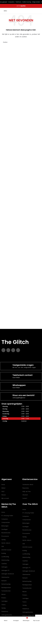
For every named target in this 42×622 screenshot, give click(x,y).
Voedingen (4, 529)
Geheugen (4, 567)
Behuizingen (4, 526)
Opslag (3, 539)
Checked (25, 495)
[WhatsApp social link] (18, 350)
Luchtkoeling (5, 557)
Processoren (5, 536)
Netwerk (4, 581)
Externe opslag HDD (28, 615)
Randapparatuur (6, 587)
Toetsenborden (6, 591)
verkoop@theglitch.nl (19, 398)
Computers (4, 519)
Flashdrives (4, 611)
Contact (24, 498)
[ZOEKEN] (38, 42)
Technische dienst (27, 484)
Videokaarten (5, 577)
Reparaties (25, 488)
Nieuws (3, 495)
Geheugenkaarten (6, 615)
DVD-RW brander (6, 550)
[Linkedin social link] (13, 350)
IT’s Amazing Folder (7, 516)
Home (3, 484)
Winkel (3, 488)
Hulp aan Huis (26, 491)
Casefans (4, 564)
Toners (3, 605)
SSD (2, 546)
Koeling (3, 553)
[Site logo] (21, 6)
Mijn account (5, 498)
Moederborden (5, 533)
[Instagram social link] (8, 350)
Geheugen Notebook (7, 574)
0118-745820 (16, 377)
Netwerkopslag (5, 584)
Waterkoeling (5, 560)
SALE (2, 491)
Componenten (5, 522)
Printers (3, 598)
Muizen (3, 594)
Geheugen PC (5, 570)
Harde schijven (5, 543)
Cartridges (4, 601)
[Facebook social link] (3, 350)
